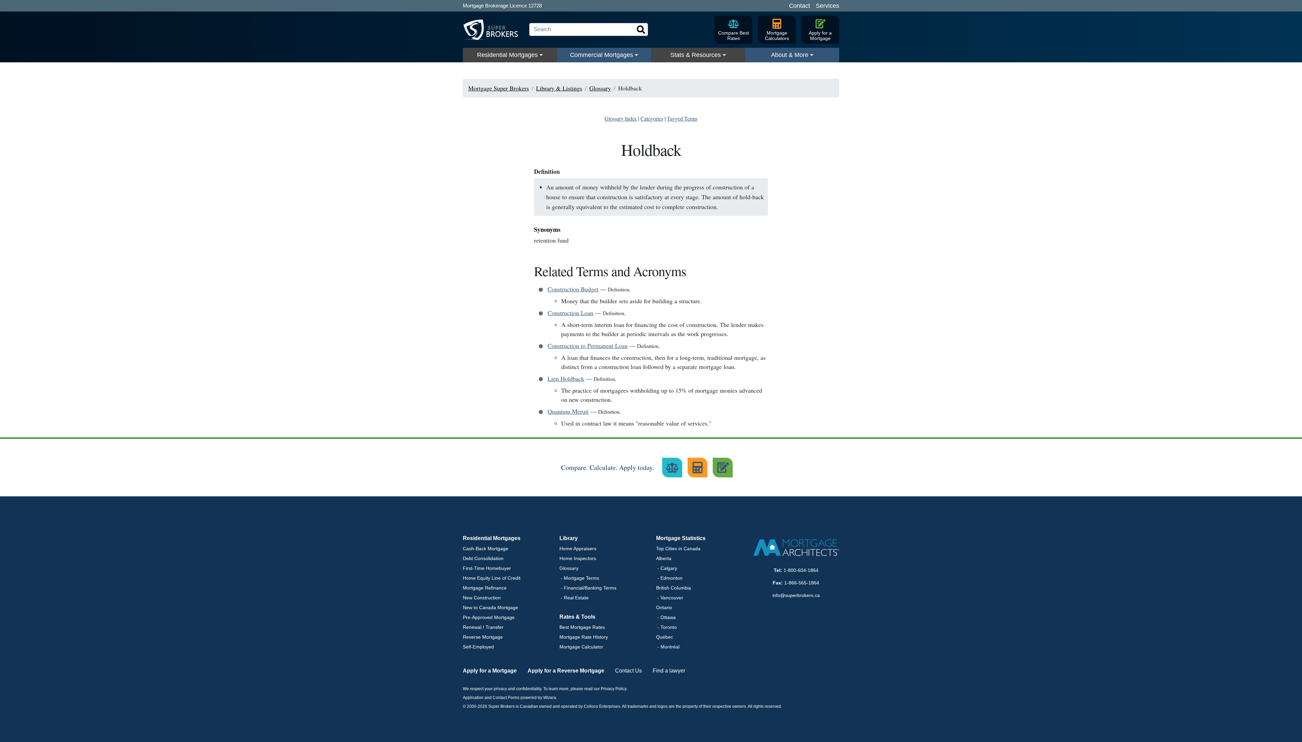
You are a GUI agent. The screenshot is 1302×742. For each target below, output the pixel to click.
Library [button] (568, 538)
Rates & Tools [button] (577, 617)
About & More (789, 54)
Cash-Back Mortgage (485, 548)
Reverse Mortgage (483, 637)
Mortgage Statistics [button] (681, 538)
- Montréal (667, 647)
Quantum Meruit (568, 411)
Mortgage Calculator (581, 647)
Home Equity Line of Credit (491, 578)
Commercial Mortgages (601, 54)
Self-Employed (478, 647)
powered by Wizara (538, 697)
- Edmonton (669, 578)
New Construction (482, 597)
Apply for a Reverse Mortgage (566, 671)
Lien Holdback (566, 378)
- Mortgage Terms (579, 578)
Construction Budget (573, 289)
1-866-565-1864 (801, 582)
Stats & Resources (695, 54)
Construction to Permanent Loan (588, 346)
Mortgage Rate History (583, 637)
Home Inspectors (577, 558)
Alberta (663, 558)
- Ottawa (666, 617)
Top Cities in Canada (678, 548)
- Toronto (666, 627)
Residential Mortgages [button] (491, 538)
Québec (664, 637)
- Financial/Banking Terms (587, 588)
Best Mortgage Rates (582, 627)
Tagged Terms (682, 118)
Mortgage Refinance (485, 588)
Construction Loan (570, 313)
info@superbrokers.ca (796, 595)
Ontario (664, 607)
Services (827, 5)
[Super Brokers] (493, 29)
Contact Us (628, 671)
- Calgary (666, 568)
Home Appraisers (577, 548)
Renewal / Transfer (483, 627)
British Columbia (673, 588)
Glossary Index (621, 118)
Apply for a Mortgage (490, 671)
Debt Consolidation (483, 558)
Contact (799, 5)
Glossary (568, 568)
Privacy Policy (613, 688)
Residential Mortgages (507, 54)
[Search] (641, 30)
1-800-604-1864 (801, 570)
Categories (651, 118)
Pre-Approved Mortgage (489, 617)
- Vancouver (669, 597)
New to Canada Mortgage (490, 607)
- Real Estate (574, 597)
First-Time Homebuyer (487, 568)
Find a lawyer (669, 671)
